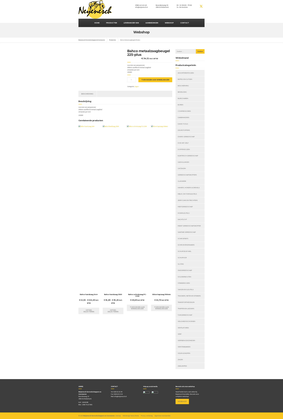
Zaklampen (182, 366)
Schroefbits (183, 238)
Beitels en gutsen (185, 79)
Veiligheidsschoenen (186, 321)
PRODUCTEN (111, 23)
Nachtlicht (182, 219)
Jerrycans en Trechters (188, 200)
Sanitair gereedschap (187, 232)
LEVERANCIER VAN (131, 23)
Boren (180, 105)
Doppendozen (184, 149)
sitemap (118, 416)
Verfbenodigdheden (186, 340)
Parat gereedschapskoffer (189, 226)
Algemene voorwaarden (162, 416)
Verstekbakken (184, 347)
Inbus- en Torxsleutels (187, 194)
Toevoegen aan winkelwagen (155, 80)
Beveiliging (182, 92)
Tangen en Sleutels (186, 289)
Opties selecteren (88, 311)
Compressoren (184, 111)
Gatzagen (182, 168)
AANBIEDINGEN (151, 23)
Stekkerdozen (184, 283)
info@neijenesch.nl (120, 396)
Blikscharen (183, 98)
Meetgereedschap (185, 207)
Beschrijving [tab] (87, 94)
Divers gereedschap (186, 136)
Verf (180, 334)
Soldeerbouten (184, 277)
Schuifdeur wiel (184, 251)
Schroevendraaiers (186, 245)
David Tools (183, 124)
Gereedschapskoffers (187, 175)
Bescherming (183, 86)
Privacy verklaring (147, 416)
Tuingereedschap (185, 315)
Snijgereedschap (185, 270)
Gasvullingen (183, 162)
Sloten (181, 264)
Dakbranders (183, 117)
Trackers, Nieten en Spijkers (189, 296)
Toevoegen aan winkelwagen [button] (137, 308)
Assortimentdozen (186, 73)
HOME (96, 23)
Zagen (137, 86)
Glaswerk (182, 181)
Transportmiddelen (186, 302)
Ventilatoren (183, 328)
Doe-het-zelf (183, 143)
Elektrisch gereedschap (188, 156)
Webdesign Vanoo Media (131, 416)
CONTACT (184, 23)
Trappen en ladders (186, 308)
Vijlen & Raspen (184, 353)
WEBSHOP (169, 23)
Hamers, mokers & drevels (189, 187)
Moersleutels (183, 213)
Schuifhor (182, 257)
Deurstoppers (184, 130)
